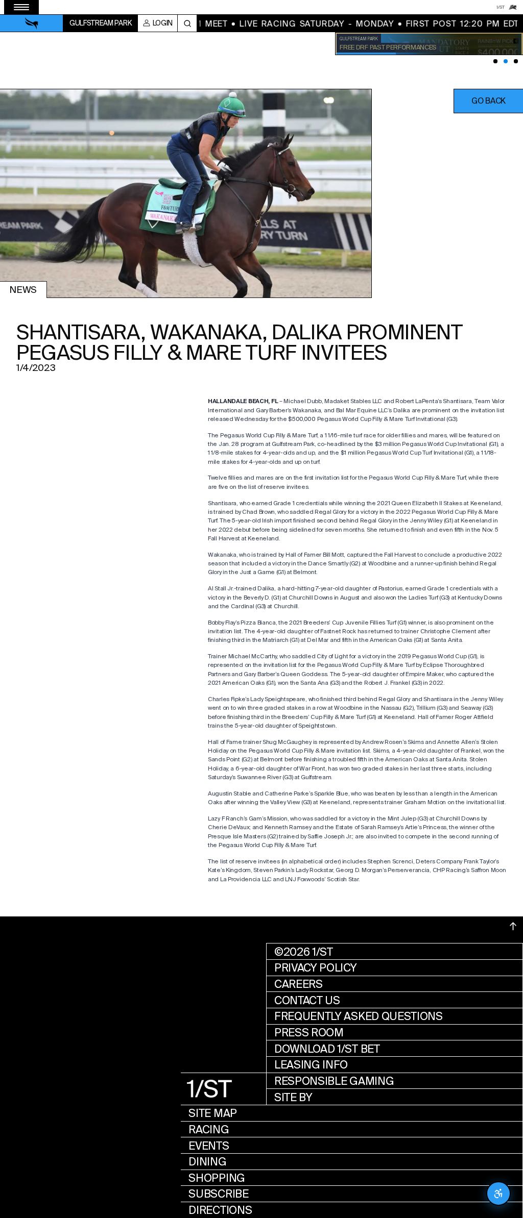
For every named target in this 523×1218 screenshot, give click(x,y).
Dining (207, 1161)
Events (208, 1145)
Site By (293, 1097)
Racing (208, 1129)
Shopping (216, 1178)
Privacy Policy (315, 967)
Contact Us (307, 1000)
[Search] (187, 23)
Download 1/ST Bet (327, 1048)
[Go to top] (513, 926)
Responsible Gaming (334, 1081)
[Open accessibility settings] (498, 1193)
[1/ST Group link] (500, 7)
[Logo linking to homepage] (31, 23)
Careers (298, 984)
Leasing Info (311, 1064)
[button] (488, 101)
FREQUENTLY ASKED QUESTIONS (358, 1016)
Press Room (309, 1032)
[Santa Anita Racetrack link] (513, 7)
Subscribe (218, 1193)
